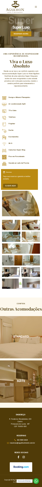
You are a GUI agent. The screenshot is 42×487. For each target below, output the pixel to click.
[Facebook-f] (18, 457)
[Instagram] (23, 457)
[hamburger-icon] (36, 7)
